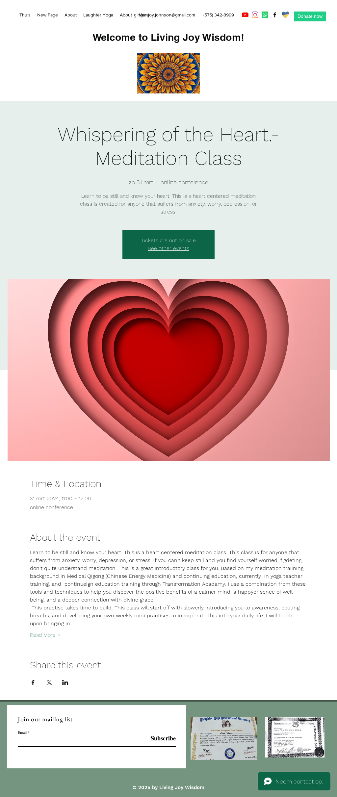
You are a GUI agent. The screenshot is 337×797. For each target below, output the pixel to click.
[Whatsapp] (265, 15)
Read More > (45, 635)
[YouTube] (245, 15)
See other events (168, 248)
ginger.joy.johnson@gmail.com (164, 14)
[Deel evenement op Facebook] (33, 682)
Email (22, 732)
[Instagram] (255, 15)
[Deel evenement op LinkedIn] (65, 682)
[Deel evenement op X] (49, 682)
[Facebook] (275, 15)
